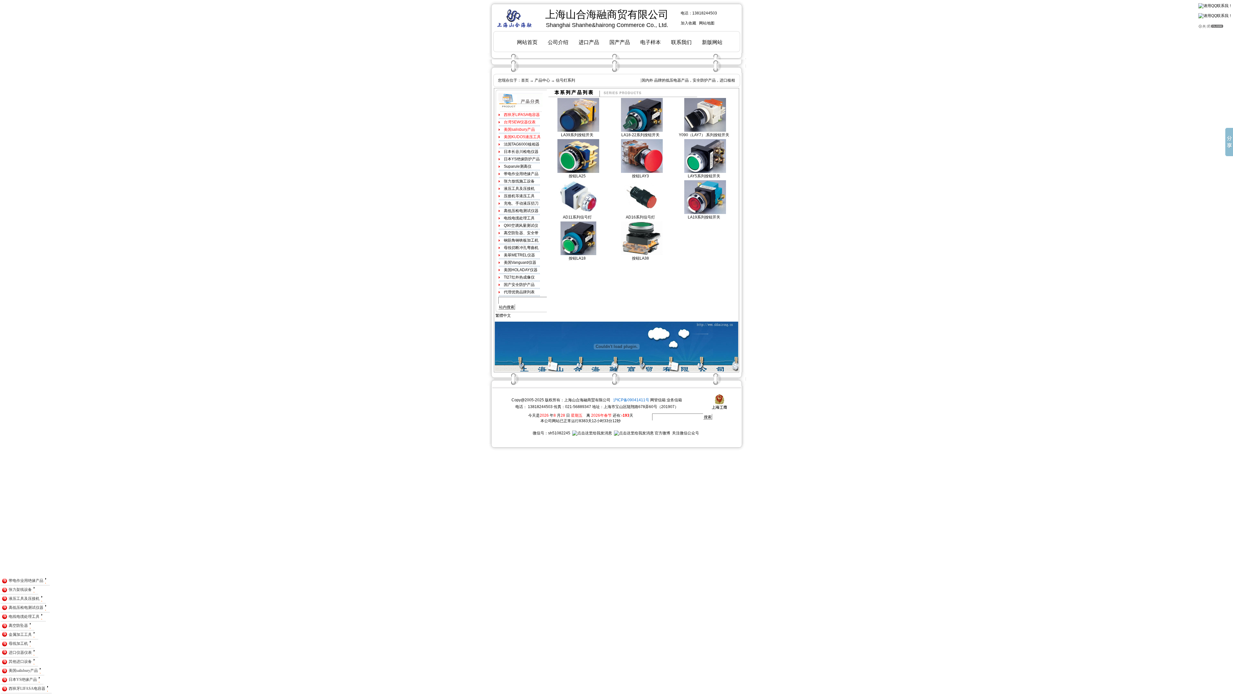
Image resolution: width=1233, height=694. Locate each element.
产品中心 (542, 80)
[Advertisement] (117, 465)
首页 (525, 80)
